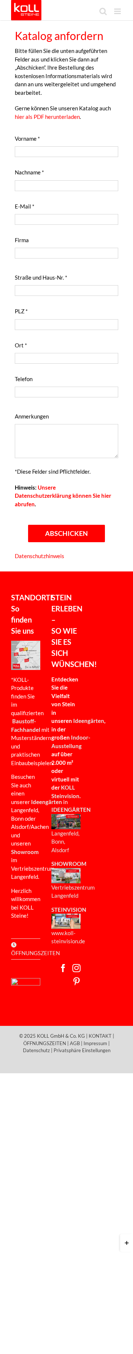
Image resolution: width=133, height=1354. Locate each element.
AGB (75, 1043)
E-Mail (24, 206)
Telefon (24, 379)
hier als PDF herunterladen (47, 116)
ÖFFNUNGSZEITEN (44, 1043)
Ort (21, 345)
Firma (22, 240)
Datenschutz (36, 1050)
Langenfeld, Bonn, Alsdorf (65, 841)
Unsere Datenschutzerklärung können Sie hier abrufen (63, 495)
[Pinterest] (76, 981)
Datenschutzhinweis (39, 556)
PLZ (21, 311)
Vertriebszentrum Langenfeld (73, 891)
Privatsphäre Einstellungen (82, 1050)
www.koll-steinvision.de (68, 937)
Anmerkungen (32, 416)
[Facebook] (63, 968)
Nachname (29, 172)
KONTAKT (100, 1036)
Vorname (27, 138)
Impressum (95, 1043)
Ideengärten (88, 720)
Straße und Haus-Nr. (41, 277)
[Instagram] (76, 968)
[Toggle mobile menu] (118, 11)
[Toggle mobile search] (103, 11)
